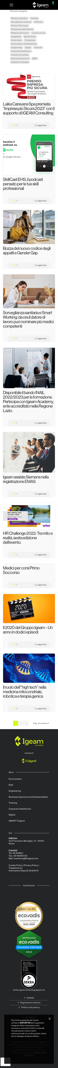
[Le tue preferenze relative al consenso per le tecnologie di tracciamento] (53, 2)
